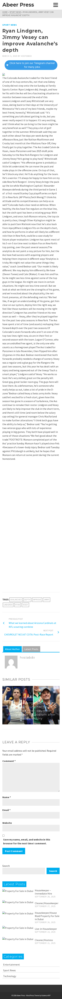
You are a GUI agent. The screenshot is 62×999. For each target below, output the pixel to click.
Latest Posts (31, 649)
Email (6, 810)
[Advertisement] (31, 496)
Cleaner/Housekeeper (46, 903)
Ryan (17, 604)
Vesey (25, 604)
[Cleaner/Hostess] (17, 939)
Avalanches (16, 599)
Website (7, 822)
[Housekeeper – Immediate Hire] (17, 891)
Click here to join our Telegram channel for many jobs (32, 65)
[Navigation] (56, 5)
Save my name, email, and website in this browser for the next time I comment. (26, 841)
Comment (9, 761)
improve (37, 599)
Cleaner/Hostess (44, 940)
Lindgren (8, 604)
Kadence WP (45, 995)
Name (6, 797)
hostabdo (26, 56)
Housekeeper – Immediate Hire (43, 892)
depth (27, 599)
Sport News (9, 25)
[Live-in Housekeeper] (17, 928)
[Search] (48, 5)
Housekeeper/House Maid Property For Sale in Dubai (47, 916)
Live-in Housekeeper (46, 928)
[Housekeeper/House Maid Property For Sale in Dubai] (17, 913)
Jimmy (46, 599)
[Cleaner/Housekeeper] (17, 902)
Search (6, 865)
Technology (9, 976)
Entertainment (11, 964)
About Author (12, 649)
